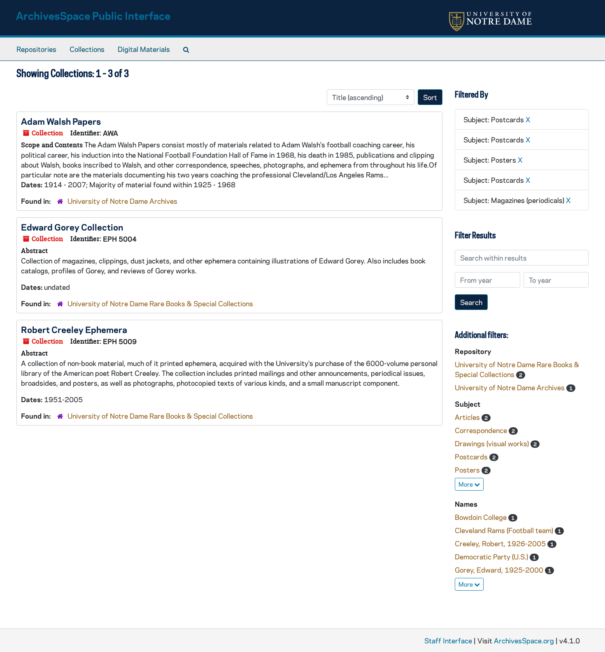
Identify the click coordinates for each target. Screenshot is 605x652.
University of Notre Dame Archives (122, 200)
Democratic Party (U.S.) (492, 556)
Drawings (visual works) (493, 443)
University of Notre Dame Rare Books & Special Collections (160, 303)
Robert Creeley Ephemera (74, 329)
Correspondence (482, 430)
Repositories (36, 49)
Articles (468, 416)
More (466, 484)
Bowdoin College (481, 517)
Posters (468, 469)
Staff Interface (448, 640)
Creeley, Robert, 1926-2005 (501, 543)
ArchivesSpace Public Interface (93, 15)
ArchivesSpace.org (524, 640)
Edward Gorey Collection (72, 227)
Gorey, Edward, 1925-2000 (500, 569)
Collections (87, 49)
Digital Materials (144, 49)
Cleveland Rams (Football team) (505, 530)
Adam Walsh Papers (61, 121)
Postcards (472, 456)
